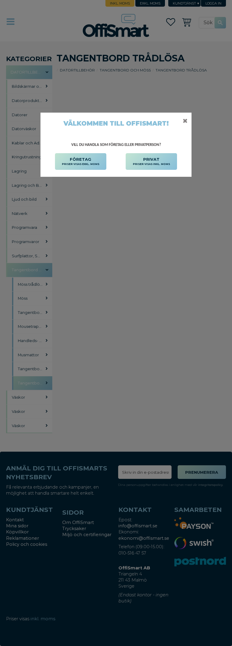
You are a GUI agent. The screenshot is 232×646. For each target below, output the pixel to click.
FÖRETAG (80, 161)
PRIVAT (151, 161)
